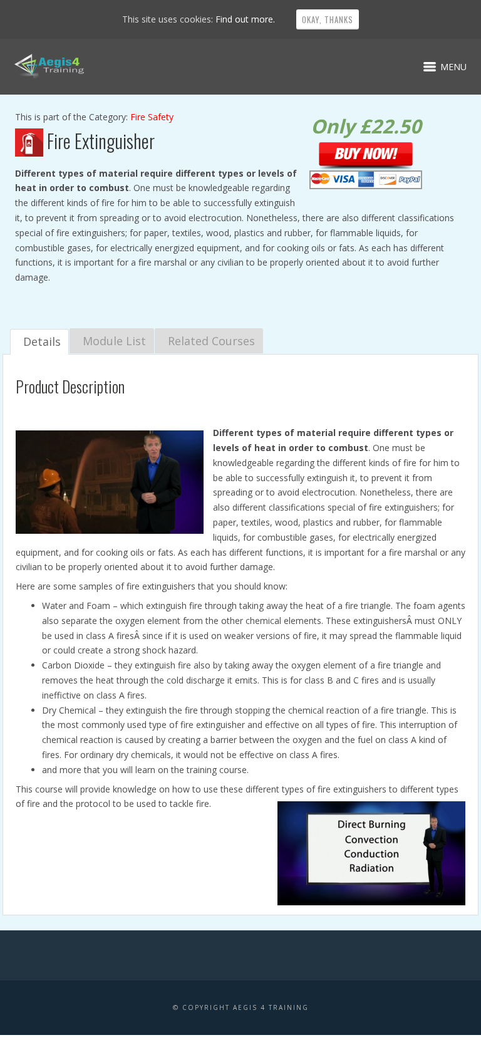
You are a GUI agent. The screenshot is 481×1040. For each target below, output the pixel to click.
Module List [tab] (114, 340)
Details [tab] (42, 341)
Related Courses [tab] (211, 340)
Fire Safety (151, 117)
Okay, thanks (327, 19)
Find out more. (245, 19)
